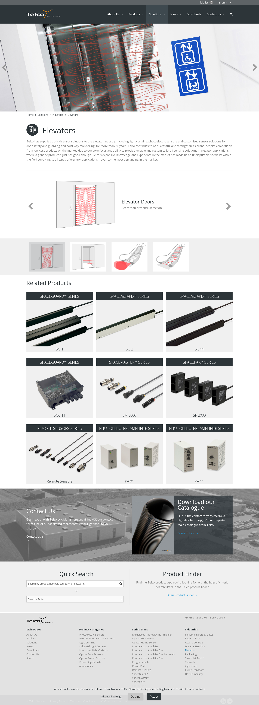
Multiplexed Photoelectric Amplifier (152, 634)
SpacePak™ (138, 682)
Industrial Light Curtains (92, 646)
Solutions (155, 14)
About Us (113, 14)
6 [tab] (135, 104)
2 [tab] (113, 104)
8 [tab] (145, 104)
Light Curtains (87, 642)
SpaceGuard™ (140, 674)
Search (231, 14)
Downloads (194, 14)
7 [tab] (140, 104)
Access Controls (194, 642)
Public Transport (194, 670)
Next (255, 67)
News (174, 14)
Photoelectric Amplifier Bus (147, 650)
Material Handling (195, 646)
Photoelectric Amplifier (145, 646)
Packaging (191, 654)
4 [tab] (124, 104)
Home (30, 114)
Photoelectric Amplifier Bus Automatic (154, 654)
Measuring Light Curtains (93, 650)
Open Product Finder (180, 595)
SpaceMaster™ (140, 678)
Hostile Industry (194, 674)
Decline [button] (135, 696)
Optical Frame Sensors (92, 658)
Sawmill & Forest (194, 658)
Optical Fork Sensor (143, 638)
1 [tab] (108, 104)
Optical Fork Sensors (91, 654)
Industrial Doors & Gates (199, 634)
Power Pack (139, 666)
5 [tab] (129, 104)
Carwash (190, 662)
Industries (57, 114)
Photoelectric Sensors (91, 634)
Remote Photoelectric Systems (97, 638)
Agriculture (191, 666)
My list (206, 2)
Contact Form (186, 533)
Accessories (86, 666)
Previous (4, 67)
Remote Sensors (141, 670)
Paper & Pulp (192, 638)
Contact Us (214, 14)
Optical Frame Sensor (144, 642)
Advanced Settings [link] (111, 696)
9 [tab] (150, 104)
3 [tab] (119, 104)
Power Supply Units (90, 662)
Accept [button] (154, 696)
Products (134, 14)
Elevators (72, 114)
